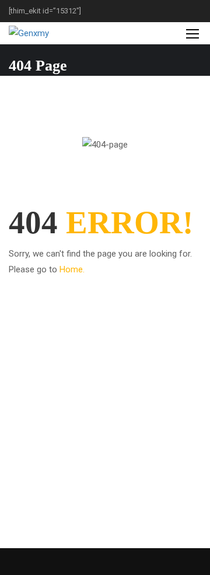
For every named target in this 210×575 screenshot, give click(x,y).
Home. (72, 269)
